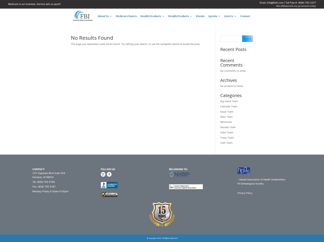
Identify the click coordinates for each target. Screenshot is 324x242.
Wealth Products (178, 16)
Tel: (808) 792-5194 (43, 181)
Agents (212, 16)
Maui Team (226, 116)
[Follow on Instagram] (103, 174)
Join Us (228, 16)
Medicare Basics (126, 16)
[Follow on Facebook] (109, 174)
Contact (245, 16)
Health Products (150, 16)
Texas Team (227, 137)
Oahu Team (226, 132)
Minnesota (226, 122)
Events (200, 16)
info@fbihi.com (275, 2)
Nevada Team (228, 127)
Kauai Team (226, 111)
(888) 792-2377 (307, 2)
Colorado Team (228, 106)
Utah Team (226, 142)
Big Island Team (229, 101)
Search (247, 38)
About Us (103, 16)
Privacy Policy (244, 193)
